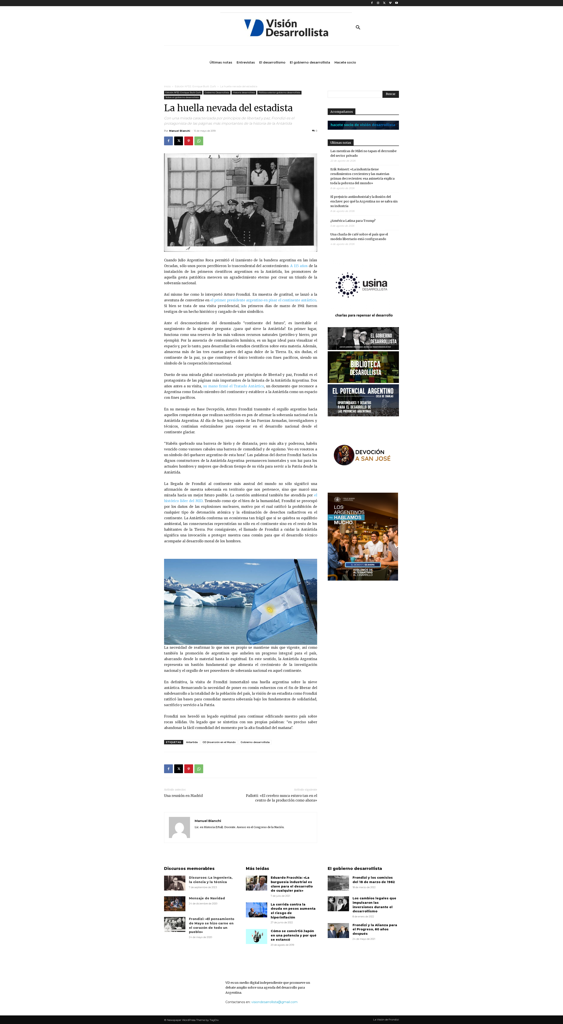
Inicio (167, 86)
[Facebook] (372, 3)
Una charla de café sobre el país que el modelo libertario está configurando (359, 236)
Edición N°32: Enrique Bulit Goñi (195, 86)
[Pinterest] (188, 141)
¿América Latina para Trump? (352, 221)
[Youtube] (396, 3)
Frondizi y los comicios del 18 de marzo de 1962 (374, 880)
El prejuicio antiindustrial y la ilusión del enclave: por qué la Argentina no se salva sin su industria (364, 201)
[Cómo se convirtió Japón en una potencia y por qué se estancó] (256, 936)
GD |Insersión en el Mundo (219, 742)
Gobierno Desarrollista (217, 92)
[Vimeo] (390, 3)
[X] (384, 3)
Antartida (192, 742)
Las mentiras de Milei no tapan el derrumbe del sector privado (363, 153)
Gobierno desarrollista (255, 742)
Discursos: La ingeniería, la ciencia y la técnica (210, 880)
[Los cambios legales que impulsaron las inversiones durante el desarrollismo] (338, 903)
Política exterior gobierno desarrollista (279, 92)
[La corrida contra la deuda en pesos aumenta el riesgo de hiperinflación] (256, 909)
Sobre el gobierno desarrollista (182, 97)
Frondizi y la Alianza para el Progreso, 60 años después (375, 929)
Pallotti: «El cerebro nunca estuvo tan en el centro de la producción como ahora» (281, 798)
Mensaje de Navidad (207, 898)
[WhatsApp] (198, 141)
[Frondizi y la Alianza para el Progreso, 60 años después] (338, 930)
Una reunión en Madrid (183, 796)
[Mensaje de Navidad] (174, 903)
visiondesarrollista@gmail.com (274, 1002)
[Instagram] (378, 3)
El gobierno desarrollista (355, 868)
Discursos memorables (189, 868)
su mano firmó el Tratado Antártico (233, 386)
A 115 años (299, 266)
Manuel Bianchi (179, 130)
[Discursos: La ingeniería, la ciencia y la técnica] (174, 883)
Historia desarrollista (244, 92)
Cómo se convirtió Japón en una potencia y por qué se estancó (293, 935)
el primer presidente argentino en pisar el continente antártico (263, 300)
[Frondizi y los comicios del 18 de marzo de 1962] (338, 883)
